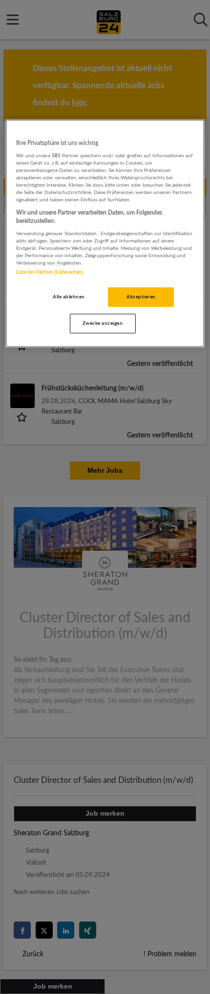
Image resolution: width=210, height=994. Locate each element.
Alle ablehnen (68, 296)
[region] (105, 233)
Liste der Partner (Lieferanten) (49, 271)
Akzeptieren (140, 296)
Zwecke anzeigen (103, 322)
